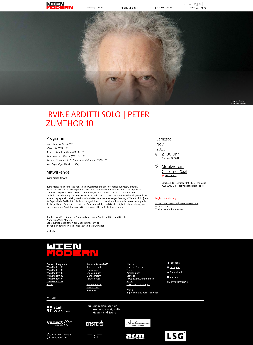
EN (190, 4)
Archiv (50, 284)
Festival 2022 (198, 8)
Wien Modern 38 (55, 267)
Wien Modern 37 (55, 270)
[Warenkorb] (205, 4)
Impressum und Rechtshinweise (142, 292)
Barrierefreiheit (94, 284)
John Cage (52, 164)
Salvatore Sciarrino (56, 160)
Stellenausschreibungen (138, 284)
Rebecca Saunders (56, 152)
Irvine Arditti (53, 177)
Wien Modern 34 (55, 278)
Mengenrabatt (94, 275)
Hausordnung (93, 287)
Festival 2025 (95, 8)
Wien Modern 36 (55, 272)
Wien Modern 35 (55, 275)
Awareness (92, 290)
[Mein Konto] (200, 3)
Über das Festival (134, 267)
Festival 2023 (163, 8)
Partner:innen (133, 272)
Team (129, 270)
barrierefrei (170, 175)
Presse (129, 289)
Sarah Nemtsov (54, 156)
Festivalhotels (93, 278)
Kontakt (130, 275)
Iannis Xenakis (54, 144)
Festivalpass (92, 270)
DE (185, 4)
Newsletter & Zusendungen (140, 278)
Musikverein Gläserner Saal (174, 168)
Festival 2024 (129, 8)
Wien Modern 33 (55, 281)
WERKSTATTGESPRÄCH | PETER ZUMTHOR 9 (176, 203)
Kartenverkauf (94, 267)
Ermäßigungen (94, 272)
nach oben (52, 231)
